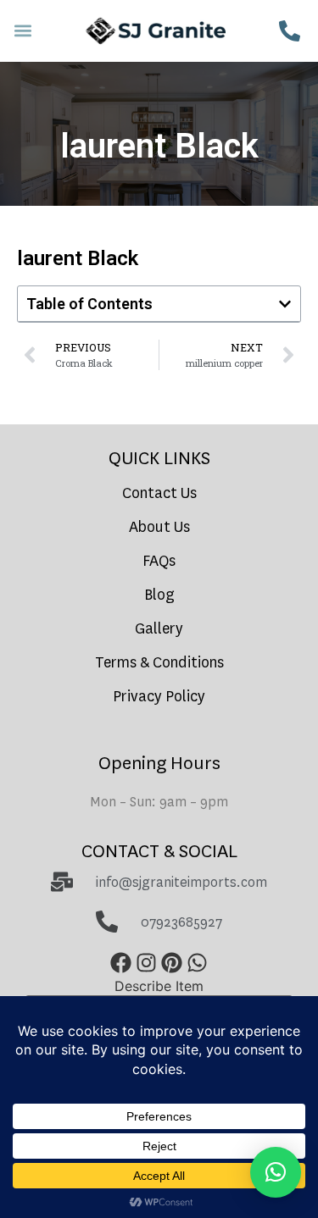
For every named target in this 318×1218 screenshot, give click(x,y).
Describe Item (159, 986)
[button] (22, 31)
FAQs (159, 561)
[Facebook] (121, 963)
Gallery (159, 629)
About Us (159, 527)
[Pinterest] (172, 963)
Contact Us (159, 493)
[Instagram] (146, 963)
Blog (159, 595)
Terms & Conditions (159, 663)
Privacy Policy (159, 696)
